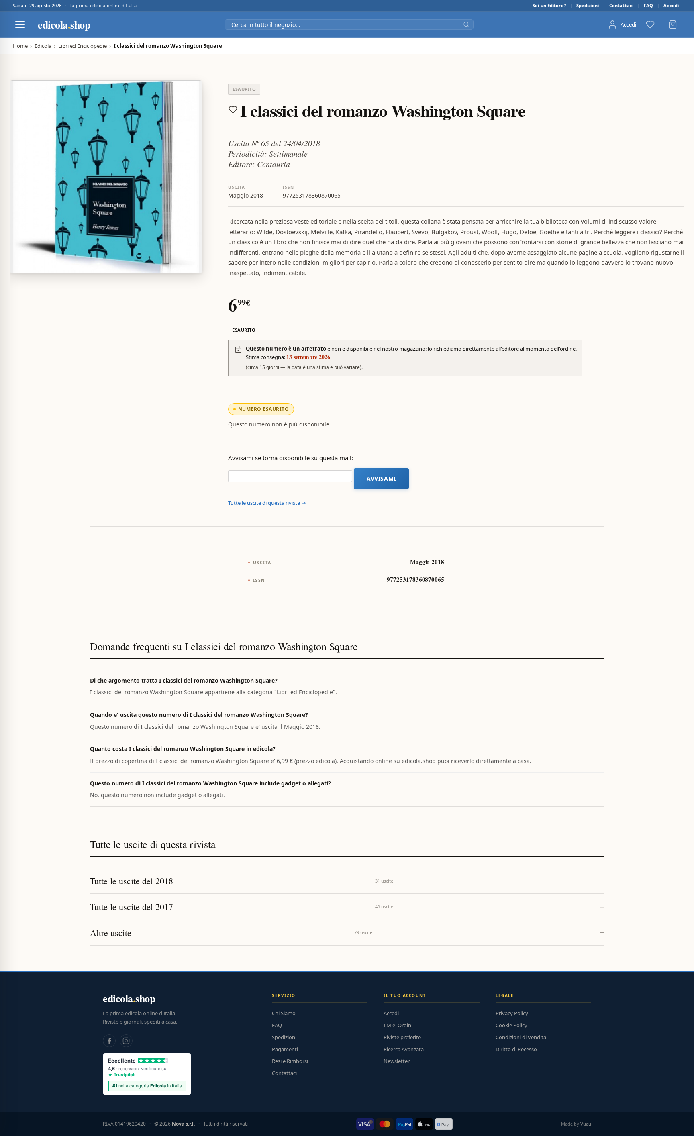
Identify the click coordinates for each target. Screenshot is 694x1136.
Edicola (43, 46)
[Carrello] (672, 24)
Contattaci (621, 5)
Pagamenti (285, 1049)
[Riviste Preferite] (650, 24)
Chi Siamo (284, 1013)
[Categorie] (20, 24)
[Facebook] (109, 1040)
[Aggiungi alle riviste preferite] (233, 109)
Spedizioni (587, 5)
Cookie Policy (511, 1025)
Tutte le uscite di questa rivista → (267, 502)
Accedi (671, 5)
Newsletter (397, 1061)
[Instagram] (126, 1040)
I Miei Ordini (398, 1025)
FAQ (648, 5)
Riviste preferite (402, 1037)
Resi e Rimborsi (290, 1061)
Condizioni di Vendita (521, 1037)
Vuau (585, 1124)
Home (20, 46)
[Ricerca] (466, 24)
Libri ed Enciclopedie (82, 46)
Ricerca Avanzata (404, 1049)
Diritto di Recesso (516, 1049)
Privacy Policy (512, 1013)
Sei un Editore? (549, 5)
